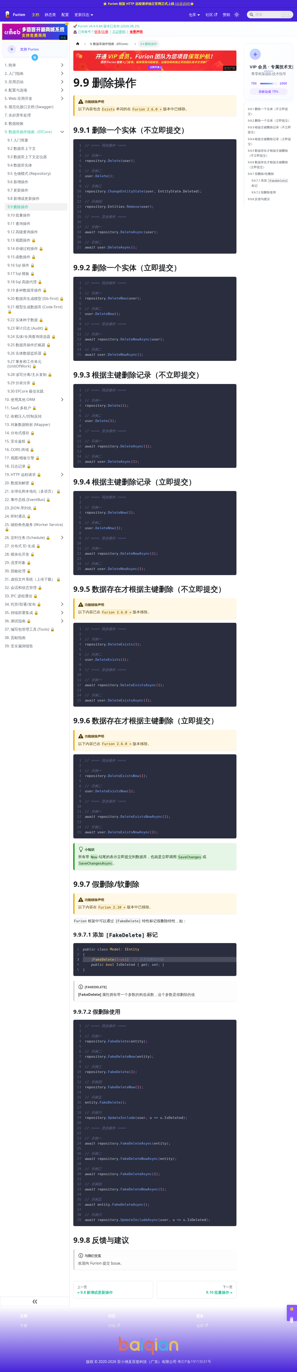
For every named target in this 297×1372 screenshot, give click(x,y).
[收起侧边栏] (35, 1301)
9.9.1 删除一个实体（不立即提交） (268, 111)
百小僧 (122, 1361)
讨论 (112, 1325)
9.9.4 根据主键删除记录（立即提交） (269, 141)
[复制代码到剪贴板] (231, 145)
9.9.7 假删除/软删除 (261, 174)
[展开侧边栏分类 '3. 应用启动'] (62, 81)
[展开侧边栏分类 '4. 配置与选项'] (62, 90)
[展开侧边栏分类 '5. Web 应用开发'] (62, 98)
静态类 (50, 14)
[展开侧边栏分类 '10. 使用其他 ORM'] (62, 399)
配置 (65, 14)
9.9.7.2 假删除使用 (264, 192)
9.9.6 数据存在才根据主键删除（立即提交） (268, 164)
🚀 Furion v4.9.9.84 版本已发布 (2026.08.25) (106, 26)
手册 (23, 1325)
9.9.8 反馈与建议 (259, 199)
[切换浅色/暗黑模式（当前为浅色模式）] (236, 14)
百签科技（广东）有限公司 (154, 1361)
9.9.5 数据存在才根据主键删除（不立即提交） (268, 152)
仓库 (200, 1325)
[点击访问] (182, 3)
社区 (209, 14)
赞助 (226, 14)
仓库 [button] (192, 14)
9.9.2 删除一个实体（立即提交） (269, 120)
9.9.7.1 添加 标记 (270, 183)
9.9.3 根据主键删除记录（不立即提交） (269, 129)
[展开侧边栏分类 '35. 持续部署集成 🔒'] (62, 612)
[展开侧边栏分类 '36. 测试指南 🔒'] (62, 621)
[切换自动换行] (222, 145)
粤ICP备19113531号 (194, 1361)
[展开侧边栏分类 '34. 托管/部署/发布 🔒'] (62, 604)
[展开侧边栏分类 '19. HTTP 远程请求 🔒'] (62, 474)
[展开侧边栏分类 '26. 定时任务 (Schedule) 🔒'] (62, 537)
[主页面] (77, 43)
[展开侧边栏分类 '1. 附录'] (62, 65)
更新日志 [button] (81, 14)
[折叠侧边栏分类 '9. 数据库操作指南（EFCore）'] (62, 131)
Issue (115, 1263)
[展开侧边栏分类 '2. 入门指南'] (62, 73)
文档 (35, 14)
